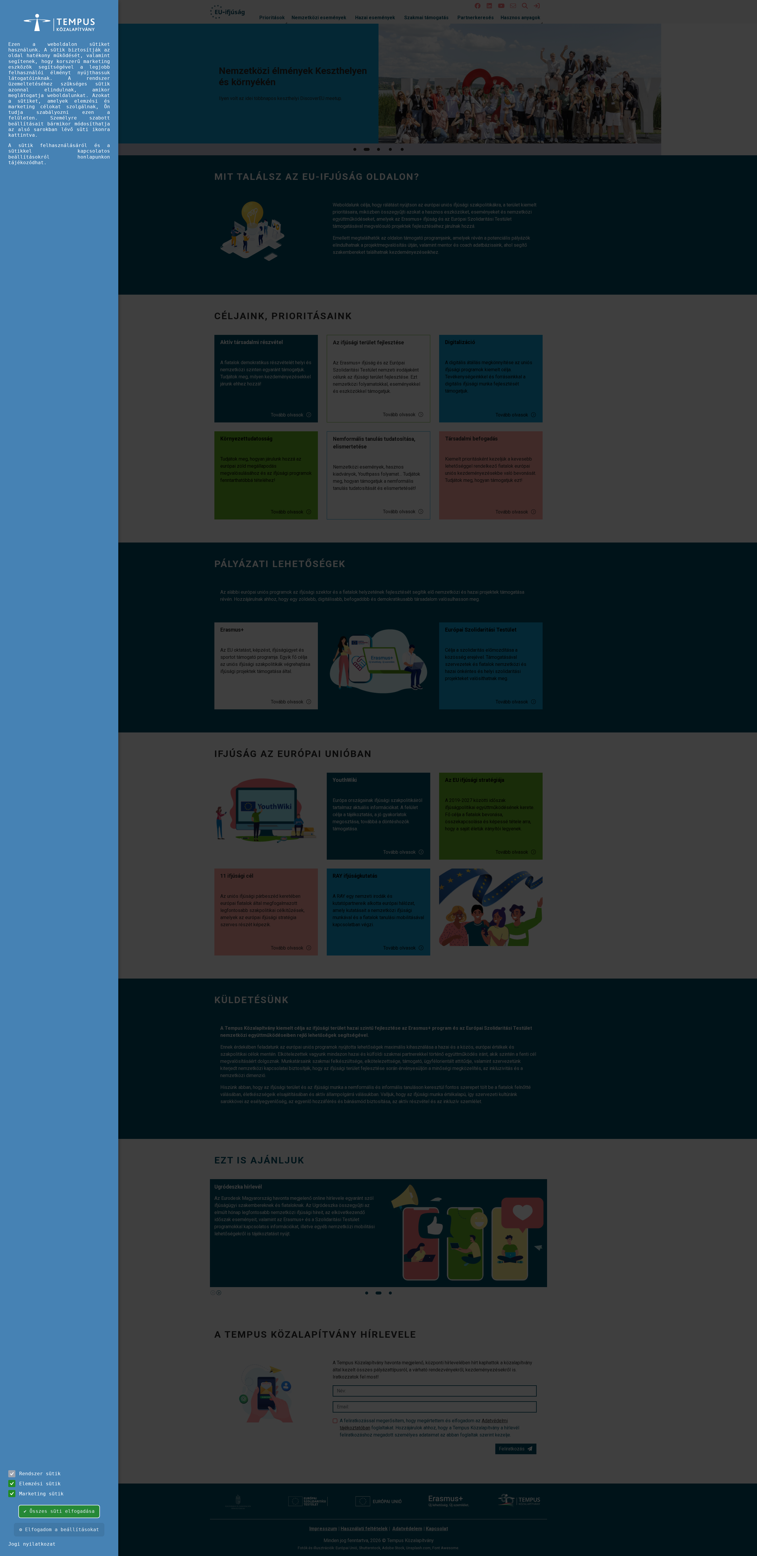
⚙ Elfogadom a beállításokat (59, 1529)
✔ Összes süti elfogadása (59, 1511)
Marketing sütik (41, 1494)
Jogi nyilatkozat (32, 1544)
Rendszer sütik (40, 1473)
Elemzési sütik (40, 1483)
